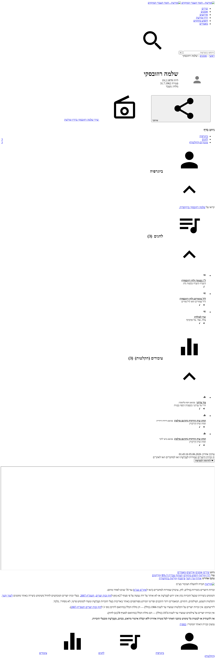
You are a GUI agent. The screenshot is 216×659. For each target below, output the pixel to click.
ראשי (212, 55)
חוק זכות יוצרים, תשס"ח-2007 (96, 595)
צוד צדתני (201, 402)
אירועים (204, 14)
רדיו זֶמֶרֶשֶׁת (202, 17)
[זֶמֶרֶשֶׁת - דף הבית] (210, 584)
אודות (198, 578)
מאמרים (203, 23)
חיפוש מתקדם (200, 20)
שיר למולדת (200, 317)
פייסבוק (181, 578)
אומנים (204, 11)
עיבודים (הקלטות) (104, 142)
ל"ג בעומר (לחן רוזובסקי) (194, 280)
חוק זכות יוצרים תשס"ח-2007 (86, 607)
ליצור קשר (7, 595)
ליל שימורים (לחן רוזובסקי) (193, 298)
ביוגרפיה (203, 136)
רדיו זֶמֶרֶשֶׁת (204, 575)
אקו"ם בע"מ (140, 589)
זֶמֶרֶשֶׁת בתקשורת (168, 578)
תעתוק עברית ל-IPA (172, 575)
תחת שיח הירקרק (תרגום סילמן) (190, 420)
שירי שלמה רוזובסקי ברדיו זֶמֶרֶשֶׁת (81, 119)
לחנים (104, 139)
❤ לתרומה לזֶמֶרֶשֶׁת (204, 460)
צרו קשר (190, 578)
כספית (183, 624)
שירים (205, 8)
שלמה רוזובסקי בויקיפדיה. (192, 207)
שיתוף (156, 120)
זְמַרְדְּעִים (156, 575)
